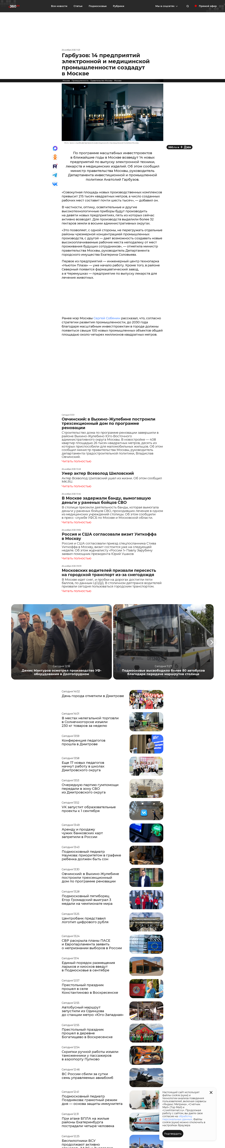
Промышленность (80, 80)
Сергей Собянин (106, 318)
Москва (66, 80)
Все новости (59, 6)
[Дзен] (179, 147)
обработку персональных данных (177, 1118)
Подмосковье (98, 6)
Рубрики (118, 6)
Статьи (78, 6)
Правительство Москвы (101, 80)
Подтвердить (173, 1133)
